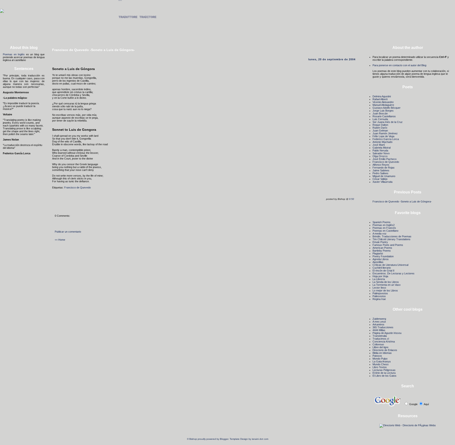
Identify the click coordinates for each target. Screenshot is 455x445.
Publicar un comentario (68, 231)
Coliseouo (378, 344)
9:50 (351, 199)
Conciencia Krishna (384, 341)
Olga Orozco (380, 156)
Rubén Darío (380, 127)
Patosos (377, 355)
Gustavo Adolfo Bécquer (386, 107)
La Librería (379, 279)
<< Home (60, 239)
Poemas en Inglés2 (384, 225)
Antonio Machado (382, 142)
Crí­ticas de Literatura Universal (390, 264)
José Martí (379, 144)
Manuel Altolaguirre (383, 104)
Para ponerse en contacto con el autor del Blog (399, 65)
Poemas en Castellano (385, 230)
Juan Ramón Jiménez (385, 133)
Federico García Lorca (386, 139)
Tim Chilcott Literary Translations (391, 239)
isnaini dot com (260, 439)
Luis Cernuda (380, 119)
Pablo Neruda (380, 150)
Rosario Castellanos (384, 116)
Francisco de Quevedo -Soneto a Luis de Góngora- (402, 201)
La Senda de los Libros (386, 282)
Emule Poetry (380, 242)
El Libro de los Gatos (384, 375)
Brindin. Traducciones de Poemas (392, 236)
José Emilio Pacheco (384, 159)
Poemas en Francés (384, 227)
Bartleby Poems (382, 250)
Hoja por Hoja (380, 276)
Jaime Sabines (381, 170)
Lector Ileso (379, 287)
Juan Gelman (380, 130)
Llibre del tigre (380, 347)
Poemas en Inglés (14, 54)
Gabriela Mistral (382, 147)
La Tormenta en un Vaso (386, 284)
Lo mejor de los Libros (385, 290)
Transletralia (380, 335)
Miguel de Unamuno (384, 176)
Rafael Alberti (380, 99)
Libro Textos (380, 367)
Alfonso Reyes (381, 164)
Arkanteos (378, 324)
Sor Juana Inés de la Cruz (388, 122)
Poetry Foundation (383, 256)
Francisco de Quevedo (77, 187)
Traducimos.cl (381, 338)
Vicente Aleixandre (383, 102)
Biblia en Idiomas (382, 352)
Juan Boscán (380, 113)
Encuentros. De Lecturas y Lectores (393, 273)
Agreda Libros (381, 259)
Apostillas (378, 262)
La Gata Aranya (382, 361)
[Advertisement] (227, 32)
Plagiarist (378, 253)
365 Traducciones (383, 327)
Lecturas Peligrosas (384, 370)
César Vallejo (380, 179)
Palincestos (379, 296)
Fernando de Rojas (384, 167)
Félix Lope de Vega (383, 136)
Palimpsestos (380, 293)
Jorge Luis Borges (383, 110)
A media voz (380, 233)
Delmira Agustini (382, 96)
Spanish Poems (120, 0)
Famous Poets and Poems (388, 245)
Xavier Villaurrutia (382, 181)
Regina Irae (379, 299)
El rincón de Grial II (383, 270)
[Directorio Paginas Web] (407, 425)
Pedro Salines (380, 173)
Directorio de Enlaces (385, 350)
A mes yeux (379, 321)
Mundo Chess (381, 364)
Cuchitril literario (382, 267)
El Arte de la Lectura (384, 372)
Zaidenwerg (379, 318)
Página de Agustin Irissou (387, 333)
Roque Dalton (380, 124)
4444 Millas (379, 330)
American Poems (382, 247)
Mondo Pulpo (380, 358)
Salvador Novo (381, 153)
